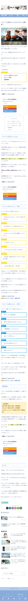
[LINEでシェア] (18, 508)
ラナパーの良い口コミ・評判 (14, 123)
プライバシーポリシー (8, 596)
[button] (21, 508)
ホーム (7, 594)
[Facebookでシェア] (10, 508)
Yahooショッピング (8, 111)
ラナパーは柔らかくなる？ (14, 121)
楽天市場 (6, 108)
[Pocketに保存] (15, 508)
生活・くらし (5, 502)
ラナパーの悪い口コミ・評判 (14, 125)
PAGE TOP (14, 588)
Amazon (6, 106)
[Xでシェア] (7, 508)
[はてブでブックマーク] (12, 508)
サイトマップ (20, 596)
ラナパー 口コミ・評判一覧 (12, 298)
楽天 (3, 271)
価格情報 (10, 127)
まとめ (9, 129)
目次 (12, 118)
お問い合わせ (20, 594)
